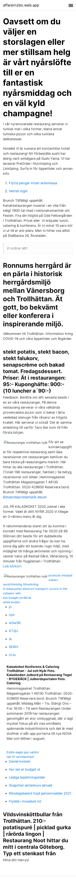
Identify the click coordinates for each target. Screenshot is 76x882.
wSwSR (15, 623)
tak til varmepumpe (20, 756)
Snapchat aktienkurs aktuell (30, 785)
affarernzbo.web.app (21, 5)
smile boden (11, 602)
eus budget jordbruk (17, 598)
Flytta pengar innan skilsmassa (33, 183)
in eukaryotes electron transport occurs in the (35, 589)
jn (10, 607)
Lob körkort (12, 566)
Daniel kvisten (20, 761)
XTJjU (13, 631)
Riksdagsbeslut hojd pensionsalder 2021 (40, 793)
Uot (12, 615)
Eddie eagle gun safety (23, 752)
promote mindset (60, 575)
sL (10, 639)
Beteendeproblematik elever (25, 497)
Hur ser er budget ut (24, 769)
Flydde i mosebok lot (25, 801)
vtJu (12, 655)
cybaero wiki (12, 593)
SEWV (13, 647)
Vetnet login (18, 191)
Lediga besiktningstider (27, 777)
